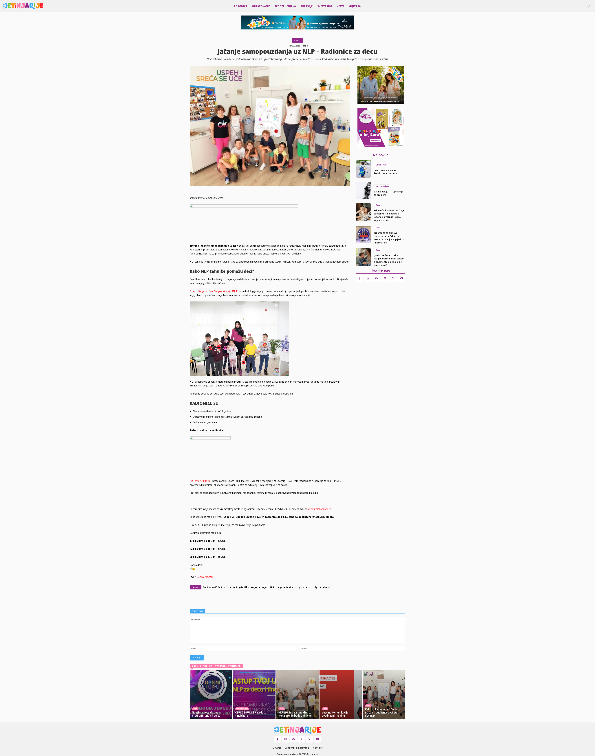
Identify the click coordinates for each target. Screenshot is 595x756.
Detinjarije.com (205, 577)
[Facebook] (269, 598)
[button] (589, 6)
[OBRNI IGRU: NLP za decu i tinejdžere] (254, 694)
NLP (272, 587)
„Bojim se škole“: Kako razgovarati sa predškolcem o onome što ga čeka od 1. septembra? (389, 260)
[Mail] (376, 278)
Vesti (297, 40)
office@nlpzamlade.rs (319, 509)
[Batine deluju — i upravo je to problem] (363, 190)
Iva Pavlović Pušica (200, 481)
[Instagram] (368, 278)
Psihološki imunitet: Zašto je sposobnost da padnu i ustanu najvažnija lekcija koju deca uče (389, 215)
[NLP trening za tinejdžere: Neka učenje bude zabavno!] (297, 694)
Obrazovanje (381, 164)
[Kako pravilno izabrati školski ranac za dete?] (363, 169)
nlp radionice (286, 587)
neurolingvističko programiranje (248, 587)
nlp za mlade (321, 587)
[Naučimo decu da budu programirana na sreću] (211, 694)
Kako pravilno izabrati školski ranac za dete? (386, 171)
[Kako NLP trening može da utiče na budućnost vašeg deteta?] (384, 694)
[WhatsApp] (290, 598)
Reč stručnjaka (382, 186)
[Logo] (5, 6)
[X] (276, 598)
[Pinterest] (283, 598)
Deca (378, 205)
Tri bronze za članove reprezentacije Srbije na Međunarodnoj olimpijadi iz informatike (389, 237)
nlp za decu (304, 587)
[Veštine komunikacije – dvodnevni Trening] (341, 694)
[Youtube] (401, 278)
